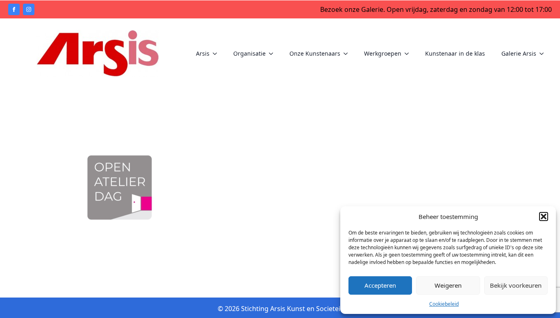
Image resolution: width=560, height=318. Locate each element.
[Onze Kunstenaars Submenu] (348, 54)
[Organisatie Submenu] (273, 54)
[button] (544, 216)
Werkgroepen (382, 53)
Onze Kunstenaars (314, 53)
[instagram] (28, 9)
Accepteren (380, 285)
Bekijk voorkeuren (516, 285)
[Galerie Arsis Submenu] (544, 54)
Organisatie (249, 53)
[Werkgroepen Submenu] (409, 54)
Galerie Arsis (518, 53)
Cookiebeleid (444, 303)
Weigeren (448, 285)
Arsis (202, 53)
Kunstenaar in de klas (455, 53)
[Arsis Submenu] (217, 54)
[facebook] (14, 9)
